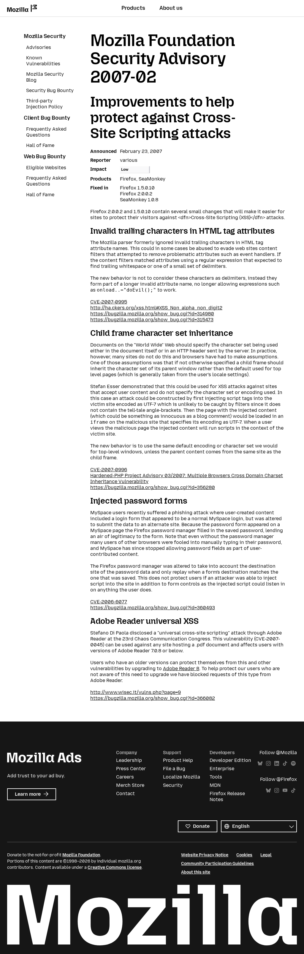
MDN (215, 785)
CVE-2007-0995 (108, 302)
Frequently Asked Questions (46, 132)
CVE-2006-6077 (108, 602)
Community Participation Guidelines (217, 863)
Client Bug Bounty (47, 118)
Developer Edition (230, 760)
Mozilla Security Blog (45, 77)
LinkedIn (276, 763)
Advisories (38, 47)
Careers (125, 777)
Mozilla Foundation (81, 855)
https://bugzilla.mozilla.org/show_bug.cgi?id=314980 (152, 314)
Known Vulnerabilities (43, 61)
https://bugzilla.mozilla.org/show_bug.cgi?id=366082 (152, 698)
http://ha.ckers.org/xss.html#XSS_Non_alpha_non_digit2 (156, 308)
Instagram (268, 763)
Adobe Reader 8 (181, 668)
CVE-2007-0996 (108, 469)
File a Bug (174, 768)
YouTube (285, 790)
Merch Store (130, 785)
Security (173, 785)
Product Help (178, 760)
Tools (216, 777)
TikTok (285, 763)
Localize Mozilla (181, 777)
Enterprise (222, 768)
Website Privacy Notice (204, 855)
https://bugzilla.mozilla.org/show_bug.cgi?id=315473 (151, 319)
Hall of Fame (40, 145)
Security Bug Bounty (50, 90)
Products (133, 8)
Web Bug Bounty (44, 156)
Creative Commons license (115, 867)
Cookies (244, 855)
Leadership (129, 760)
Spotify (293, 763)
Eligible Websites (46, 167)
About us (171, 8)
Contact (125, 793)
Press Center (131, 768)
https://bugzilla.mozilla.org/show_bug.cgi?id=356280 (152, 487)
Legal (266, 855)
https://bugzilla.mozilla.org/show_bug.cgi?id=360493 (152, 607)
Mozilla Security (45, 36)
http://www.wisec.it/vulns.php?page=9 (135, 692)
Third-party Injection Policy (44, 104)
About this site (195, 872)
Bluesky (260, 763)
